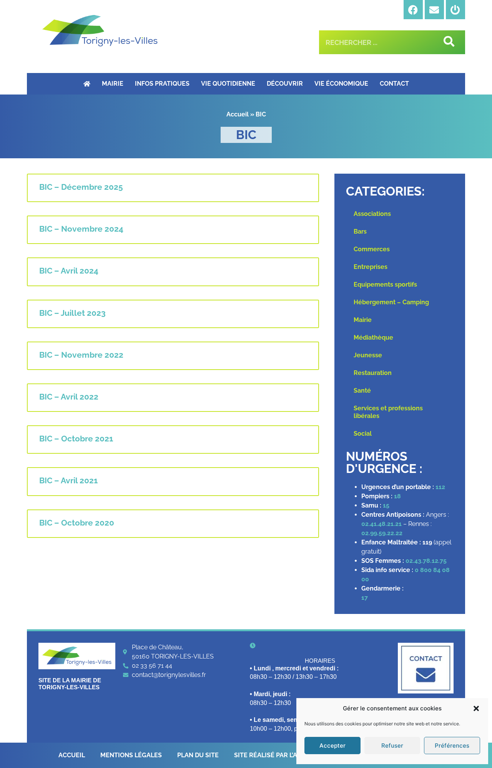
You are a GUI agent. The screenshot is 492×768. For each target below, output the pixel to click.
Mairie (112, 83)
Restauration (373, 373)
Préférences (452, 745)
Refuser (392, 745)
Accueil (237, 114)
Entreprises (370, 266)
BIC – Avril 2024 (68, 270)
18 (397, 496)
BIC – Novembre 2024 (81, 229)
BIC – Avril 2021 (68, 480)
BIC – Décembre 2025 (81, 187)
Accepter (332, 745)
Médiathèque (373, 337)
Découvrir (285, 83)
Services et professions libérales (388, 412)
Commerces (372, 249)
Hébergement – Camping (391, 302)
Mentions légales (131, 755)
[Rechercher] (447, 42)
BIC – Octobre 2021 (76, 438)
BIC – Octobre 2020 (76, 522)
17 (365, 597)
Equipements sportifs (385, 284)
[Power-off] (455, 9)
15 (386, 505)
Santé (362, 390)
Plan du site (198, 755)
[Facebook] (413, 9)
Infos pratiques (162, 83)
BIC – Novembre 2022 (81, 355)
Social (363, 433)
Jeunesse (368, 355)
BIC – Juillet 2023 (72, 313)
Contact (394, 83)
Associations (372, 213)
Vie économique (341, 83)
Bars (360, 231)
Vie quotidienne (228, 83)
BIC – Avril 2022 (68, 396)
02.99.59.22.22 (381, 533)
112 (440, 487)
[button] (476, 708)
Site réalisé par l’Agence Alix (283, 755)
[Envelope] (434, 9)
